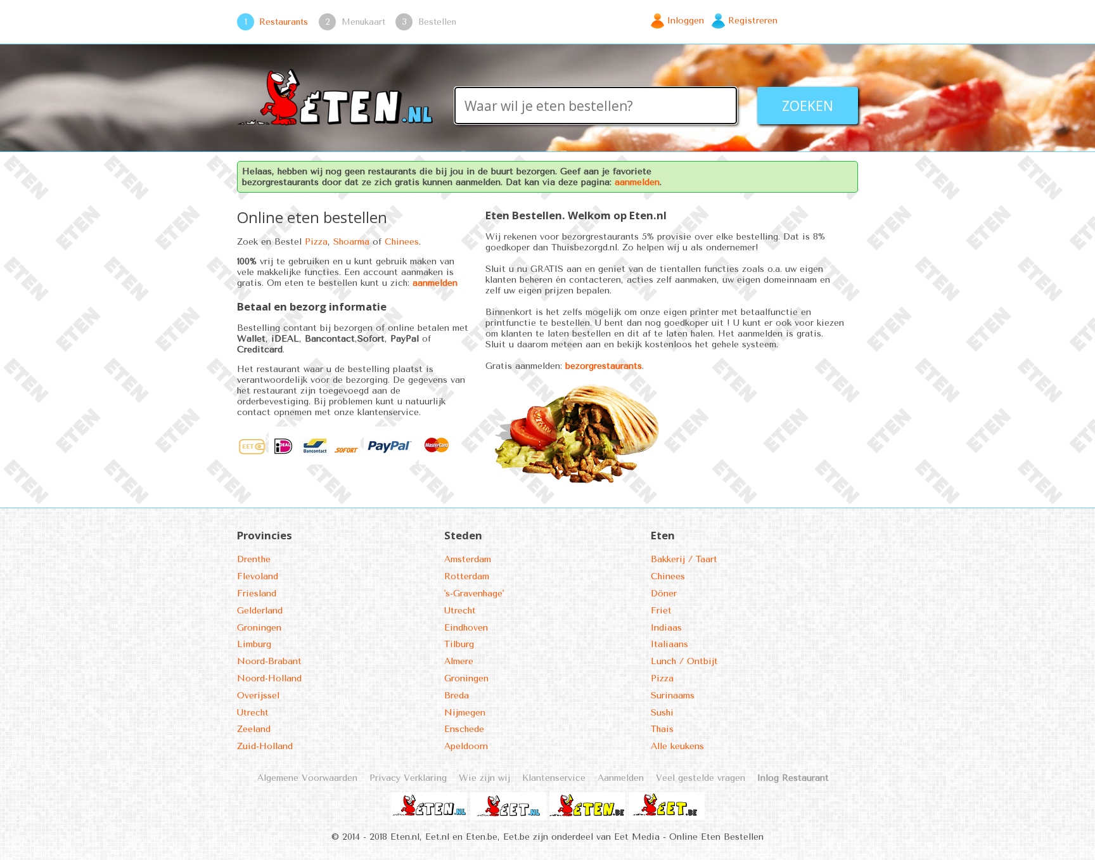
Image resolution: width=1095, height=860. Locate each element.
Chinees (402, 241)
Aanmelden (621, 778)
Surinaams (673, 695)
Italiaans (669, 644)
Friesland (256, 593)
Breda (456, 695)
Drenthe (254, 559)
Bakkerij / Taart (684, 559)
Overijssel (258, 695)
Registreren (753, 20)
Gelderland (260, 610)
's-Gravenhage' (474, 593)
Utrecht (253, 712)
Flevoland (257, 576)
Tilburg (459, 644)
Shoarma (351, 241)
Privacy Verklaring (408, 778)
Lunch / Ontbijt (684, 661)
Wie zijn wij (484, 778)
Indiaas (666, 627)
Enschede (464, 729)
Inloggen (685, 20)
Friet (661, 610)
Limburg (254, 644)
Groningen (259, 627)
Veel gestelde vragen (700, 778)
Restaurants (283, 21)
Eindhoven (466, 627)
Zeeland (254, 729)
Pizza (316, 241)
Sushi (662, 712)
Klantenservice (554, 778)
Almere (458, 661)
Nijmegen (464, 712)
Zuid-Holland (265, 746)
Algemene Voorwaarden (307, 778)
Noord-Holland (269, 678)
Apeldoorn (466, 746)
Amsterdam (467, 559)
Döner (664, 593)
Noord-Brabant (269, 661)
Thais (662, 729)
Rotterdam (466, 576)
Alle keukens (677, 746)
